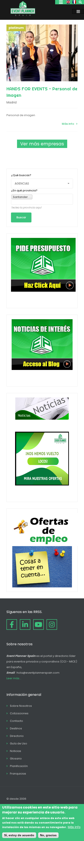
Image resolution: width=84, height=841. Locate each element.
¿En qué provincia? (24, 190)
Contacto (16, 721)
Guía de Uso (18, 743)
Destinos (16, 728)
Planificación (19, 766)
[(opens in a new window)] (12, 624)
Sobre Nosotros (21, 706)
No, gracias (48, 835)
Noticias (15, 751)
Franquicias (18, 774)
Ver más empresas (42, 144)
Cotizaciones (19, 713)
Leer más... (13, 678)
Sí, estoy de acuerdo (19, 835)
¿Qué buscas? (21, 175)
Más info (68, 123)
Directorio (17, 736)
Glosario (16, 758)
